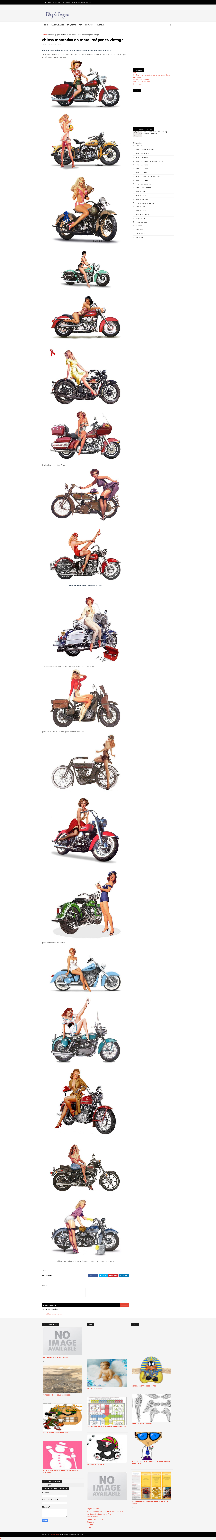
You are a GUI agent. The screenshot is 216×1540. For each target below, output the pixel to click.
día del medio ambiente (145, 203)
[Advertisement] (153, 49)
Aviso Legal (52, 2)
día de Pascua (141, 146)
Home (44, 2)
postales (139, 230)
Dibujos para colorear (141, 82)
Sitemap (88, 2)
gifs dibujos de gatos (96, 1464)
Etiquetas (71, 25)
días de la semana (143, 214)
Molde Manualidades (141, 80)
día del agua (141, 191)
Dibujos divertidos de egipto (144, 1386)
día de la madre (142, 165)
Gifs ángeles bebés (95, 1389)
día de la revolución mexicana (148, 176)
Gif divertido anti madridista (55, 1357)
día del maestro (142, 199)
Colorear (100, 25)
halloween (137, 77)
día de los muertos (143, 188)
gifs (58, 35)
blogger (124, 1305)
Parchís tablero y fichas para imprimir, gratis (106, 1426)
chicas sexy (52, 35)
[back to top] (0, 1539)
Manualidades (57, 25)
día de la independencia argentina (149, 161)
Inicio (135, 73)
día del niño (140, 207)
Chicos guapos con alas (142, 1424)
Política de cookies (77, 2)
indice (89, 1527)
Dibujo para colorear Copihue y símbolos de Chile (155, 133)
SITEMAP (90, 1525)
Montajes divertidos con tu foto (99, 1514)
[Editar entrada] (44, 1270)
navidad (139, 226)
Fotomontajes (86, 25)
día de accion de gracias (145, 150)
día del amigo (141, 195)
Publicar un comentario (54, 1314)
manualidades (141, 222)
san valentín (140, 237)
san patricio (140, 233)
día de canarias (142, 157)
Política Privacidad (64, 2)
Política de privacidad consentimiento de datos (151, 75)
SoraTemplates (54, 1534)
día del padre (141, 211)
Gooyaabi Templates (76, 1534)
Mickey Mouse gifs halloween (55, 1433)
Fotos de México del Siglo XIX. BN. (57, 1395)
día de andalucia (142, 153)
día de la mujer (142, 169)
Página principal (93, 1509)
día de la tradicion (143, 184)
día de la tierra (142, 180)
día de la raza (141, 172)
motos (63, 35)
